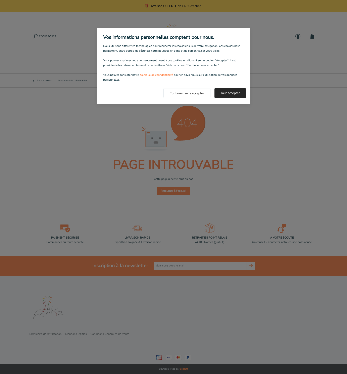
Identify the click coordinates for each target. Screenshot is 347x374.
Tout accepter (230, 93)
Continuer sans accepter (187, 93)
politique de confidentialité (156, 75)
